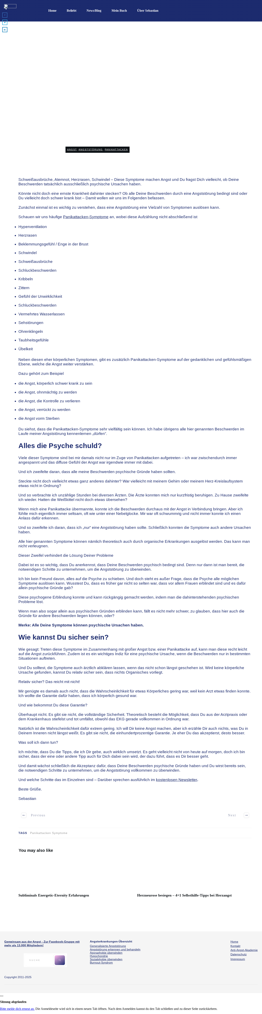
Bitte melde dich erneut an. (17, 1009)
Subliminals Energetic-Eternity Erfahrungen (75, 880)
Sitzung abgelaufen (13, 1002)
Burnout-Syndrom (101, 962)
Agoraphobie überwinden (106, 952)
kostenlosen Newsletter (176, 780)
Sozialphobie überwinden (106, 959)
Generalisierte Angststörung (108, 946)
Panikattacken (116, 149)
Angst (72, 149)
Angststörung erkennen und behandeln (115, 949)
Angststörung (91, 149)
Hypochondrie (99, 956)
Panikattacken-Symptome (85, 217)
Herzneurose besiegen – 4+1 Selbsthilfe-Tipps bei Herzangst (194, 880)
